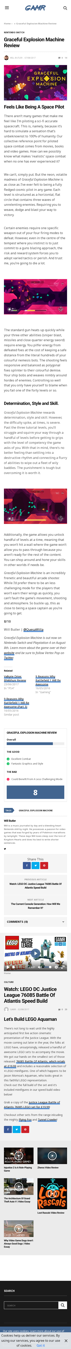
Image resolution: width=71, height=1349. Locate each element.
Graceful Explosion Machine (36, 810)
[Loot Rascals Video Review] (52, 1193)
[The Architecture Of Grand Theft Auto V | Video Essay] (19, 1186)
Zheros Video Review (47, 1167)
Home (7, 23)
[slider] (19, 967)
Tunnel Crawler (47, 1119)
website (9, 653)
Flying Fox (25, 1119)
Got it (41, 1345)
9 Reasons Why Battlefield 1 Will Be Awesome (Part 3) (16, 703)
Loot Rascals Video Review (50, 1212)
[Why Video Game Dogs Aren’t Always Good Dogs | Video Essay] (19, 1228)
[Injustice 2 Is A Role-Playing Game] (19, 1156)
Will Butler (16, 57)
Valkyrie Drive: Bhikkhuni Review (15, 678)
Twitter (8, 658)
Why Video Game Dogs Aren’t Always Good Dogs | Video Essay (18, 1243)
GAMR (13, 1009)
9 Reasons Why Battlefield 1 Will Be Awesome (48, 680)
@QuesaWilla (33, 629)
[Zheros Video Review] (52, 1156)
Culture (9, 982)
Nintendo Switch (14, 32)
